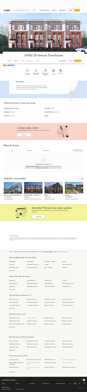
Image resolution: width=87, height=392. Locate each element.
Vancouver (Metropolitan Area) (30, 251)
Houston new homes (50, 302)
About (3, 383)
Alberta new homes (14, 359)
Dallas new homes (13, 302)
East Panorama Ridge (32, 267)
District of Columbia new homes (17, 324)
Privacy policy (45, 383)
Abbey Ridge (12, 261)
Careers (17, 383)
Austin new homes (31, 299)
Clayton (64, 261)
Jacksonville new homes (68, 302)
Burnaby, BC (12, 280)
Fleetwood (64, 267)
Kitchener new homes (67, 344)
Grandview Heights (15, 108)
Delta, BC (64, 280)
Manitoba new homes (50, 359)
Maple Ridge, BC (49, 283)
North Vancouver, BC (50, 286)
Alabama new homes (14, 318)
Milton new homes (31, 347)
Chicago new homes (67, 299)
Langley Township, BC (32, 283)
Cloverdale (11, 264)
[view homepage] (7, 10)
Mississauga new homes (50, 347)
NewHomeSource (6, 389)
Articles (54, 10)
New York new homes (67, 305)
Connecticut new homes (50, 321)
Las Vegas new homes (14, 305)
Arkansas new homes (67, 318)
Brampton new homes (32, 341)
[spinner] (34, 10)
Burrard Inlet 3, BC (31, 280)
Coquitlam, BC (48, 280)
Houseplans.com (20, 389)
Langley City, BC (13, 283)
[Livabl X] (70, 383)
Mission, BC (12, 286)
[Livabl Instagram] (75, 383)
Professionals (62, 10)
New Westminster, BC (32, 286)
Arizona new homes (49, 318)
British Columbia (18, 251)
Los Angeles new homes (33, 305)
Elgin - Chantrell (48, 267)
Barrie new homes (13, 341)
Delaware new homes (67, 321)
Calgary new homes (67, 341)
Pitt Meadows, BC (66, 286)
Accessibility (32, 383)
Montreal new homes (67, 347)
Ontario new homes (14, 367)
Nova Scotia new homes (50, 362)
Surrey (41, 87)
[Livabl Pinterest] (84, 383)
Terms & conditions (60, 383)
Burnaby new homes (50, 341)
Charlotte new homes (50, 299)
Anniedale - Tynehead (50, 261)
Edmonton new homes (32, 344)
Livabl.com (73, 238)
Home (11, 251)
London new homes (14, 347)
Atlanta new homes (13, 299)
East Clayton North (66, 264)
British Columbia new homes (34, 359)
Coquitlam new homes (14, 344)
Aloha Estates (30, 261)
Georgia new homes (49, 324)
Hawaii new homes (66, 324)
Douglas (47, 264)
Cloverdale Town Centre (33, 264)
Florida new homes (31, 324)
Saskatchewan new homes (68, 367)
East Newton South (13, 267)
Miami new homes (49, 305)
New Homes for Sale (44, 10)
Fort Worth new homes (32, 302)
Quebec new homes (49, 367)
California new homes (14, 321)
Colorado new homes (32, 321)
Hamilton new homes (50, 344)
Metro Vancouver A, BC (68, 283)
